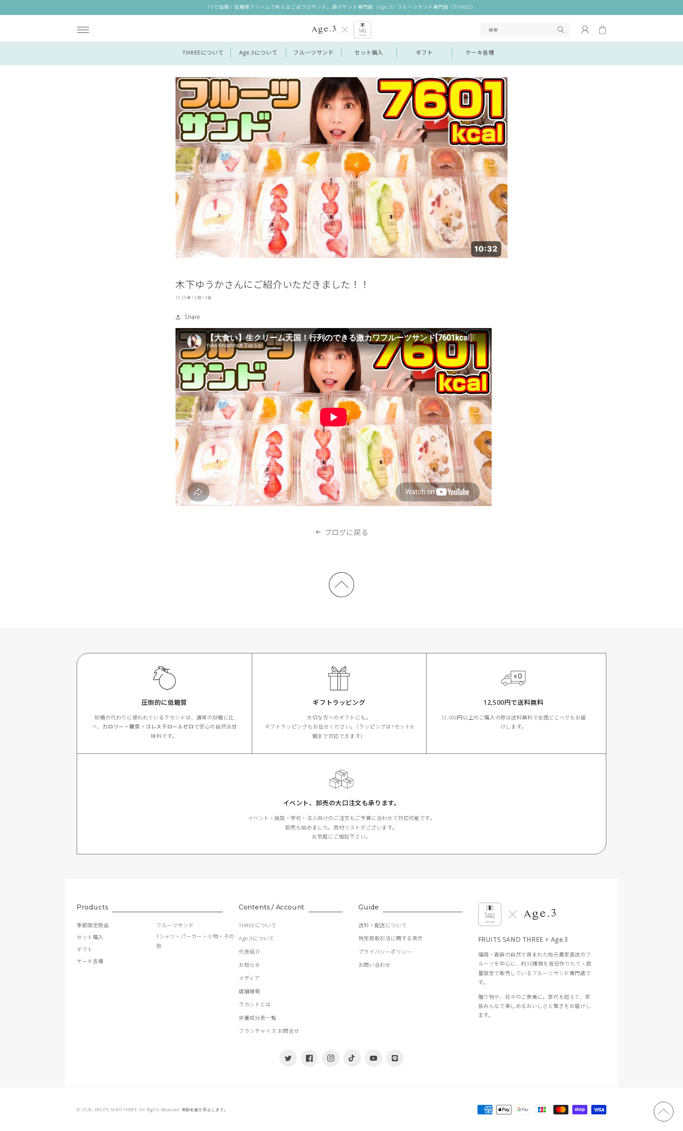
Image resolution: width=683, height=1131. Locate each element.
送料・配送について (382, 925)
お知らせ (249, 964)
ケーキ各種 (480, 52)
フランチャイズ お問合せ (269, 1030)
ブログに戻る (347, 532)
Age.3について (258, 52)
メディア (249, 977)
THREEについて (203, 52)
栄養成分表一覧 (257, 1017)
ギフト (424, 52)
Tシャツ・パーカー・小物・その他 (195, 941)
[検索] (561, 29)
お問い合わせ (374, 964)
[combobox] (525, 30)
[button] (83, 29)
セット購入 (369, 52)
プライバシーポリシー (385, 951)
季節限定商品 (93, 925)
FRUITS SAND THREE (116, 1109)
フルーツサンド (313, 52)
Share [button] (192, 317)
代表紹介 (249, 951)
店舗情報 (249, 991)
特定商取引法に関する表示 (390, 938)
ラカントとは (255, 1004)
